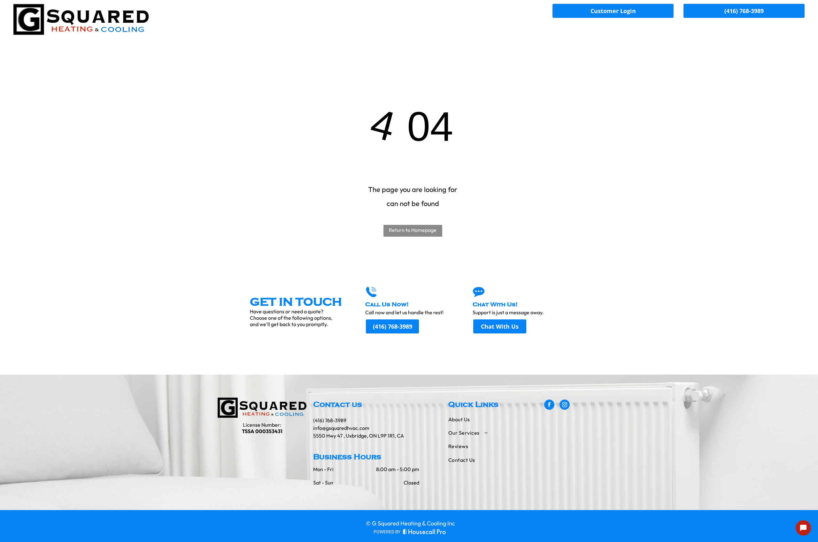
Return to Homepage (412, 230)
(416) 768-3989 (329, 420)
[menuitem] (587, 28)
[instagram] (564, 405)
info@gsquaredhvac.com (341, 428)
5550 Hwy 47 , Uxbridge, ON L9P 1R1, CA (358, 435)
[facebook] (549, 405)
